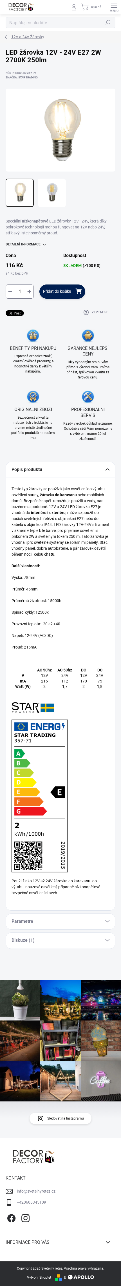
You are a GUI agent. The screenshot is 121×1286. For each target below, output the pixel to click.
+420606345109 (31, 1202)
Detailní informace (23, 244)
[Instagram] (25, 1217)
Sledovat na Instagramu (65, 1118)
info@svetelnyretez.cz (36, 1191)
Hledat (108, 23)
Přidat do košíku (57, 291)
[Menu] (114, 7)
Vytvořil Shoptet (39, 1277)
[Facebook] (10, 1217)
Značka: (22, 77)
